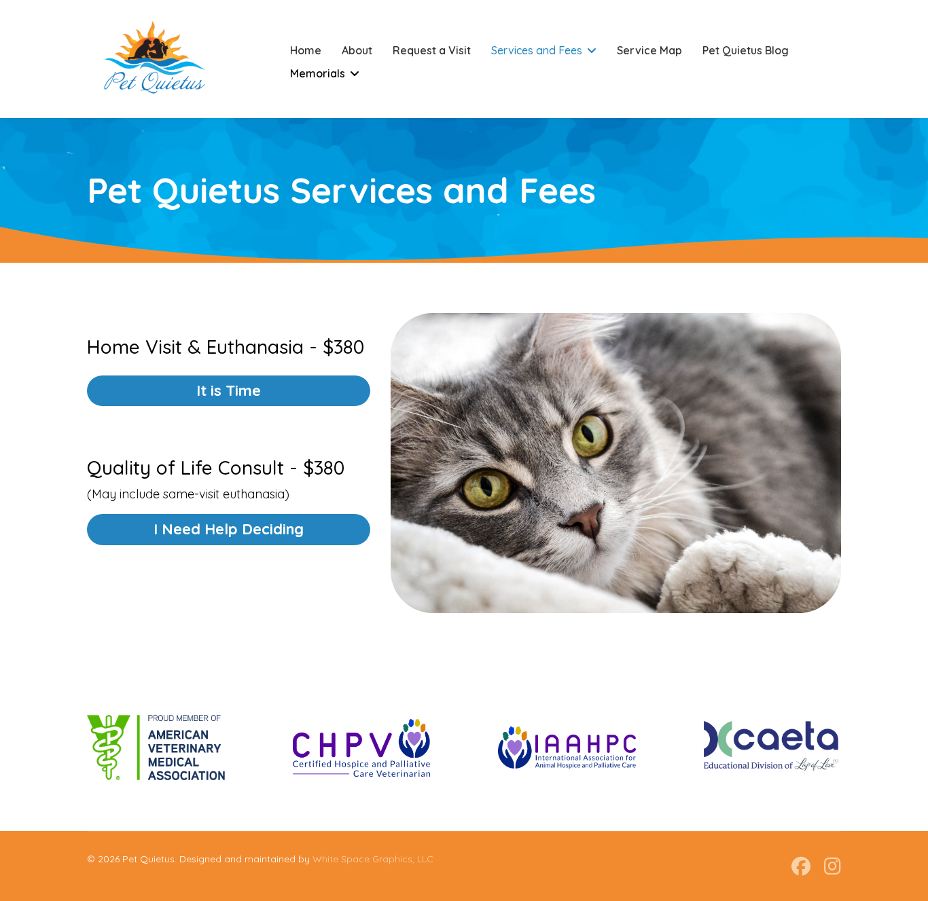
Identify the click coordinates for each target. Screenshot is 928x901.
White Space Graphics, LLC (373, 859)
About (357, 50)
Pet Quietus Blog (745, 50)
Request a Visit (432, 50)
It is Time (228, 390)
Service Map (649, 50)
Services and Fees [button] (536, 50)
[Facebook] (800, 866)
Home (305, 50)
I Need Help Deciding (229, 528)
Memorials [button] (317, 73)
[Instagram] (832, 866)
